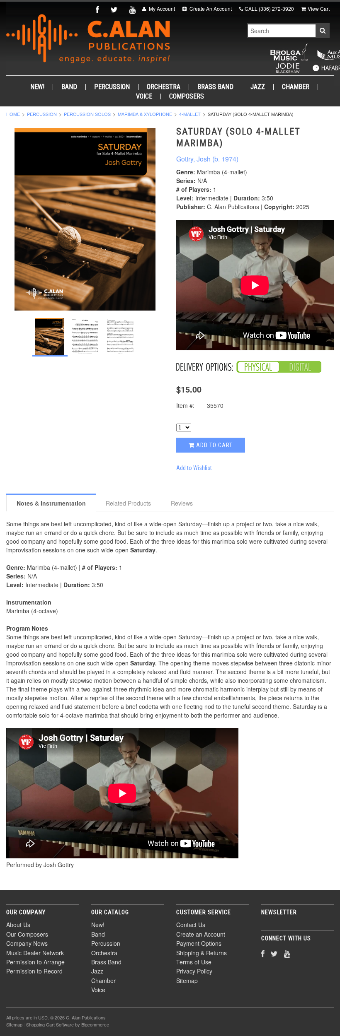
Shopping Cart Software (50, 1024)
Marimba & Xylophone (145, 114)
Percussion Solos (87, 114)
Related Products (128, 503)
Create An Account (210, 8)
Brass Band (215, 87)
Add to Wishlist (194, 468)
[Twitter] (115, 9)
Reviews (182, 503)
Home (13, 114)
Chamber (295, 87)
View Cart (319, 8)
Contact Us (190, 924)
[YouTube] (133, 9)
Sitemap (187, 980)
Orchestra (163, 87)
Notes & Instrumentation (51, 503)
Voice (144, 96)
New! (37, 87)
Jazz (257, 87)
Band (69, 87)
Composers (186, 96)
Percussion (112, 87)
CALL (269, 8)
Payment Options (198, 943)
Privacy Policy (194, 971)
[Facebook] (98, 9)
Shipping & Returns (201, 953)
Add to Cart (213, 445)
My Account (161, 8)
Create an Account (200, 934)
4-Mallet (190, 114)
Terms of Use (193, 962)
